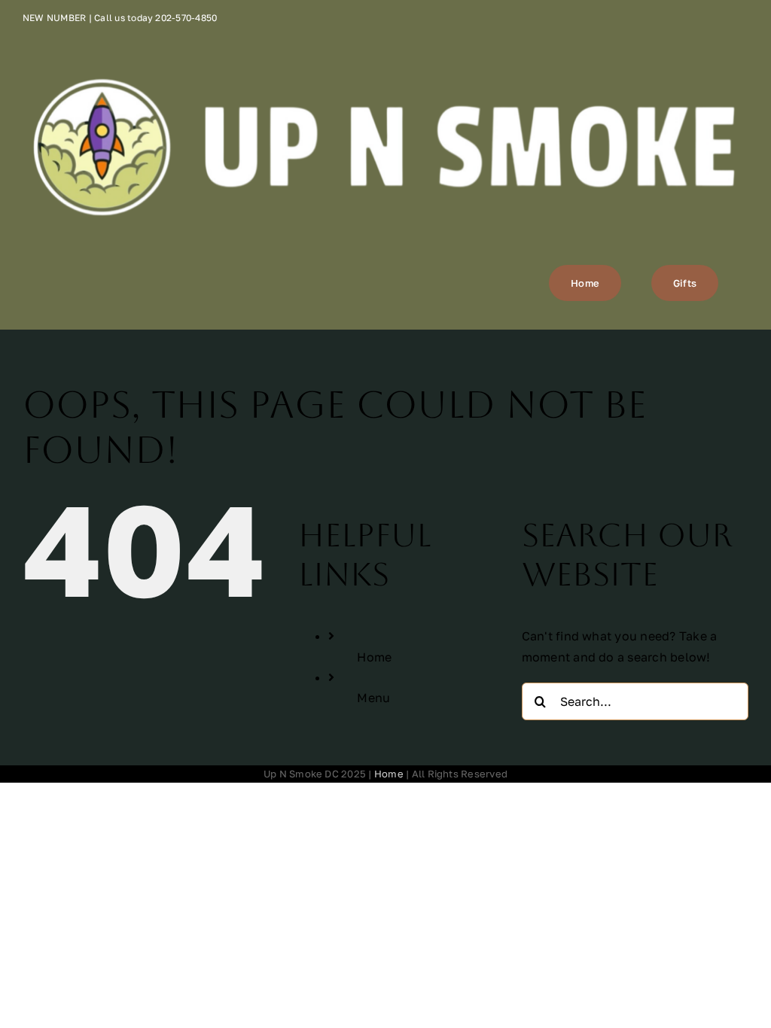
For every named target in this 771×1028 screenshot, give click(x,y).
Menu (373, 697)
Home (374, 657)
